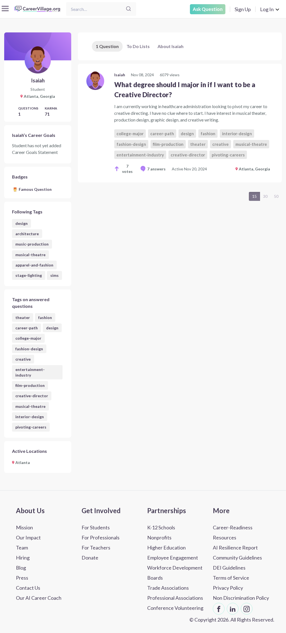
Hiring (23, 558)
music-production (32, 244)
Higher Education (166, 547)
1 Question (107, 46)
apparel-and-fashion (34, 265)
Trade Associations (168, 588)
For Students (96, 527)
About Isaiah (170, 46)
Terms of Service (231, 578)
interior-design (29, 416)
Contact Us (28, 588)
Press (22, 578)
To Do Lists (138, 46)
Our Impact (28, 537)
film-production (30, 385)
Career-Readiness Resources (232, 532)
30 (265, 196)
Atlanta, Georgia (254, 168)
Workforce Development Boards (174, 573)
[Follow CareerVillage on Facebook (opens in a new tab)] (219, 609)
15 (254, 196)
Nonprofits (159, 537)
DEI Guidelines (229, 568)
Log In (267, 9)
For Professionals (101, 537)
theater (22, 317)
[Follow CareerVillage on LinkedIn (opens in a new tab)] (233, 609)
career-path (26, 327)
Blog (21, 568)
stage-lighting (28, 275)
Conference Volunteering (175, 608)
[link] (180, 123)
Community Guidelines (237, 558)
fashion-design (29, 348)
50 (276, 196)
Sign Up (243, 9)
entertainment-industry (30, 372)
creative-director (31, 395)
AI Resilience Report (235, 547)
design (21, 223)
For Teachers (96, 547)
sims (54, 275)
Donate (90, 558)
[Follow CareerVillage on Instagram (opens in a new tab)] (246, 609)
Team (22, 547)
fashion (45, 317)
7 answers (156, 168)
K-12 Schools (161, 527)
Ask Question (208, 9)
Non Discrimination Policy (241, 598)
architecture (27, 233)
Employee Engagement (172, 558)
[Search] (128, 9)
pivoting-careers (30, 427)
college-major (28, 338)
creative (23, 359)
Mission (24, 527)
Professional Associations (175, 598)
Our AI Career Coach (38, 598)
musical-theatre (30, 254)
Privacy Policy (228, 588)
